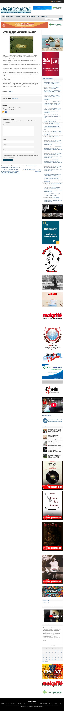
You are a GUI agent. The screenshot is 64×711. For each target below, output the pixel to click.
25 (43, 659)
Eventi (28, 16)
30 (58, 659)
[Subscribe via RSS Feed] (3, 112)
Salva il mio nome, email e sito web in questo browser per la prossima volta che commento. (20, 156)
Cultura (33, 16)
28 (52, 659)
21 (52, 657)
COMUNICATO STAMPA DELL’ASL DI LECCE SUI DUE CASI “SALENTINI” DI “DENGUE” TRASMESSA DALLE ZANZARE (52, 84)
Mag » (46, 661)
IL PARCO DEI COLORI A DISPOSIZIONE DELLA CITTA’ (19, 32)
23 (58, 657)
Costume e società (10, 16)
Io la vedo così (44, 16)
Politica (23, 16)
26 (46, 659)
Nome (5, 139)
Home (3, 16)
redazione (4, 33)
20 (49, 657)
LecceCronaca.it (32, 701)
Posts (53, 1)
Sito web (5, 150)
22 (55, 657)
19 (46, 657)
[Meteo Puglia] (46, 602)
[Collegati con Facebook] (6, 112)
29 (55, 659)
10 (61, 652)
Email (5, 144)
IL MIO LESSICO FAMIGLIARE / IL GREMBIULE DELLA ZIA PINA (52, 116)
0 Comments (14, 33)
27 (49, 659)
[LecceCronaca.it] (16, 13)
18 (43, 657)
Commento (6, 124)
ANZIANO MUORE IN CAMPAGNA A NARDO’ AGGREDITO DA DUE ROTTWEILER (53, 133)
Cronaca (18, 16)
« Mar (43, 661)
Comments (59, 1)
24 (61, 657)
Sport (38, 16)
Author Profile (15, 98)
